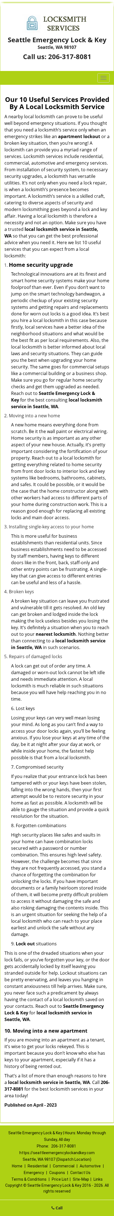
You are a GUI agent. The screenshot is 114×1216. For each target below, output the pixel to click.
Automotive (90, 1166)
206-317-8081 (69, 56)
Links (98, 1179)
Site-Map (81, 1179)
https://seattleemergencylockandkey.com (57, 1153)
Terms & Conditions (28, 1179)
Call (59, 1207)
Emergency (34, 1172)
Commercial (63, 1166)
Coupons (57, 1172)
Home (17, 1166)
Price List (60, 1179)
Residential (38, 1166)
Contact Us (80, 1172)
